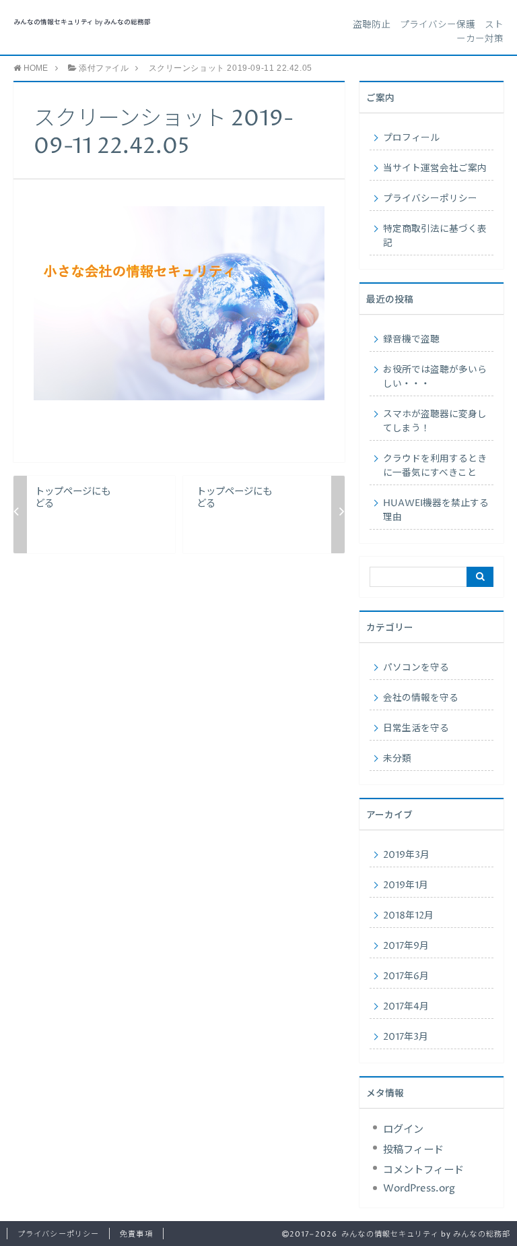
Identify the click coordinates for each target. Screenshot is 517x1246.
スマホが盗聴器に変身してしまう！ (435, 421)
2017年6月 (406, 976)
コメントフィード (423, 1170)
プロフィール (411, 138)
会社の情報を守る (420, 698)
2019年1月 (405, 885)
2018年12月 (408, 916)
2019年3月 (406, 855)
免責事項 (136, 1234)
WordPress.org (419, 1188)
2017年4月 (406, 1007)
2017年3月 (405, 1037)
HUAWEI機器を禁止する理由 (436, 510)
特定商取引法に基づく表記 (435, 236)
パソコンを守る (416, 668)
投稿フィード (413, 1150)
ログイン (403, 1130)
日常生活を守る (416, 728)
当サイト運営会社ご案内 (435, 168)
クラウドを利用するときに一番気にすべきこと (435, 466)
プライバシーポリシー (430, 199)
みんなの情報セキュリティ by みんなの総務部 (82, 22)
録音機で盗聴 (411, 340)
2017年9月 (406, 946)
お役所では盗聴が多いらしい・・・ (435, 377)
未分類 (397, 759)
